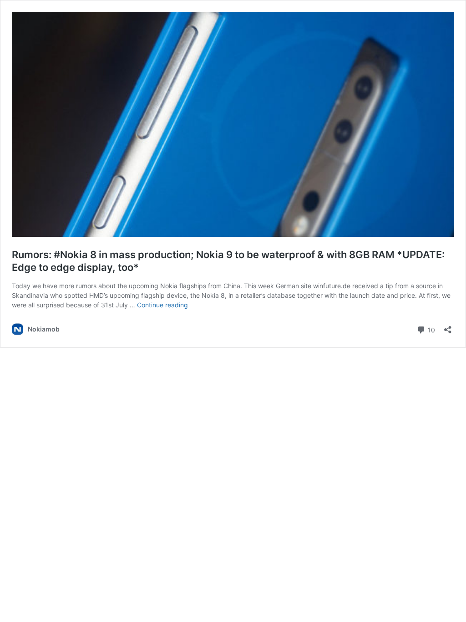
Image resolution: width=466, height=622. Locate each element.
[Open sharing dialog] (447, 327)
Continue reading (162, 305)
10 (430, 329)
